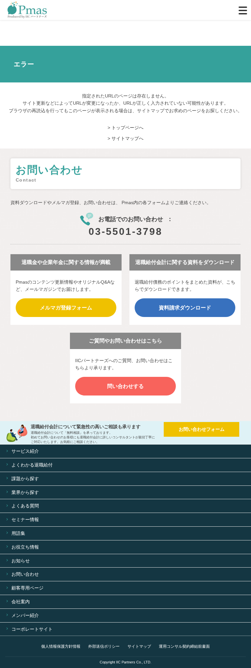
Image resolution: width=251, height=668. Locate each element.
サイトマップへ (127, 138)
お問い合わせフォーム (202, 429)
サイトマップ (139, 646)
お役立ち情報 (25, 547)
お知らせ (20, 560)
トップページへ (127, 127)
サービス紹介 (25, 451)
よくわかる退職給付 (32, 464)
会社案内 (20, 601)
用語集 (18, 533)
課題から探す (25, 478)
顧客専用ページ (27, 587)
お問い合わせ (25, 574)
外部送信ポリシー (104, 646)
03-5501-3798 (125, 231)
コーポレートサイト (32, 629)
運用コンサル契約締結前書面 (184, 646)
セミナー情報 (25, 519)
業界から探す (25, 492)
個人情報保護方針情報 (60, 646)
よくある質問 (25, 505)
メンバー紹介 (25, 615)
